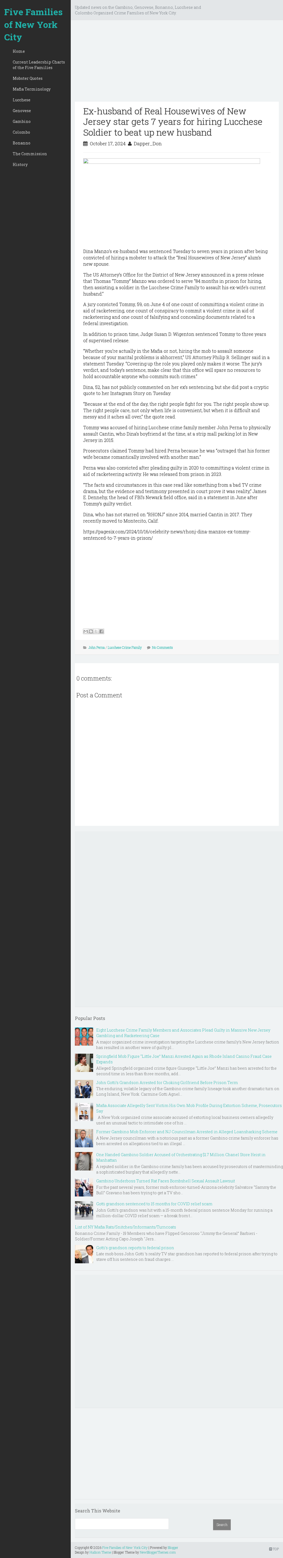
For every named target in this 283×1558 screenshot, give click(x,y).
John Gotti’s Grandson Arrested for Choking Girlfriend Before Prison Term (167, 1082)
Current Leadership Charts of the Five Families (39, 64)
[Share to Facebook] (101, 631)
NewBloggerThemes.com (158, 1552)
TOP (275, 1549)
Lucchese (21, 99)
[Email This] (85, 631)
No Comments (162, 647)
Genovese (22, 110)
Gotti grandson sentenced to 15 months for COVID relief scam (154, 1203)
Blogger (173, 1547)
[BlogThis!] (91, 631)
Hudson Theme (100, 1552)
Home (19, 51)
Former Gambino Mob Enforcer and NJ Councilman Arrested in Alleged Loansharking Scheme (186, 1131)
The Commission (30, 153)
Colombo (21, 132)
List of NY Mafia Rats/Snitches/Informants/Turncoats (125, 1227)
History (20, 164)
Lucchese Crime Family (125, 647)
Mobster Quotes (28, 78)
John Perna (96, 647)
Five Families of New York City (33, 24)
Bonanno (21, 143)
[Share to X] (96, 631)
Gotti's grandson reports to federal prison (135, 1247)
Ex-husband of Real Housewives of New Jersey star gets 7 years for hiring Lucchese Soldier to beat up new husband (173, 121)
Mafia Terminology (32, 89)
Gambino (22, 121)
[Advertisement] (177, 63)
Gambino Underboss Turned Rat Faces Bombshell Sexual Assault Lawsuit (165, 1180)
